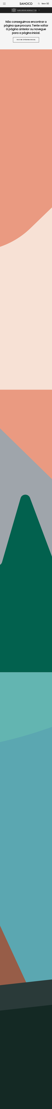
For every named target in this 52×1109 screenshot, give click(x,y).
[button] (4, 3)
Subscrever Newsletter (27, 10)
